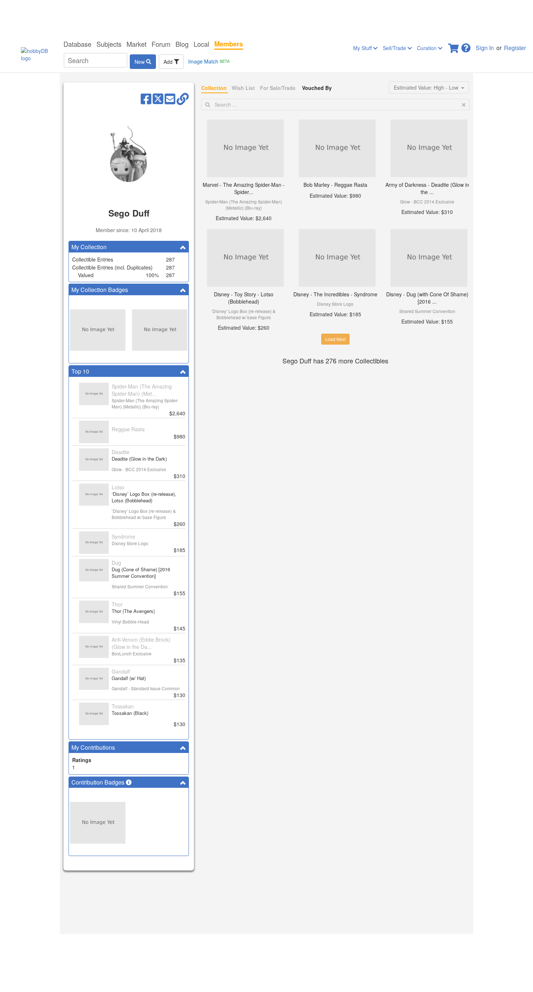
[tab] (129, 246)
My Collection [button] (89, 247)
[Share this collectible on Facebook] (146, 98)
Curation (427, 48)
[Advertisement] (266, 18)
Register (515, 48)
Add (169, 61)
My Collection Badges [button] (99, 289)
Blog (182, 44)
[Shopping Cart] (454, 46)
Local (201, 44)
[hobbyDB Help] (466, 46)
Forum (161, 44)
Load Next (335, 339)
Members (228, 44)
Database (77, 44)
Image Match (209, 61)
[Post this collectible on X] (158, 98)
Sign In (485, 48)
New (140, 61)
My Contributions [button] (93, 747)
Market (136, 44)
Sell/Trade (395, 48)
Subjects (108, 44)
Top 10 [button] (80, 371)
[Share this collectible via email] (170, 98)
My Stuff (363, 48)
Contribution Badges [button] (98, 782)
